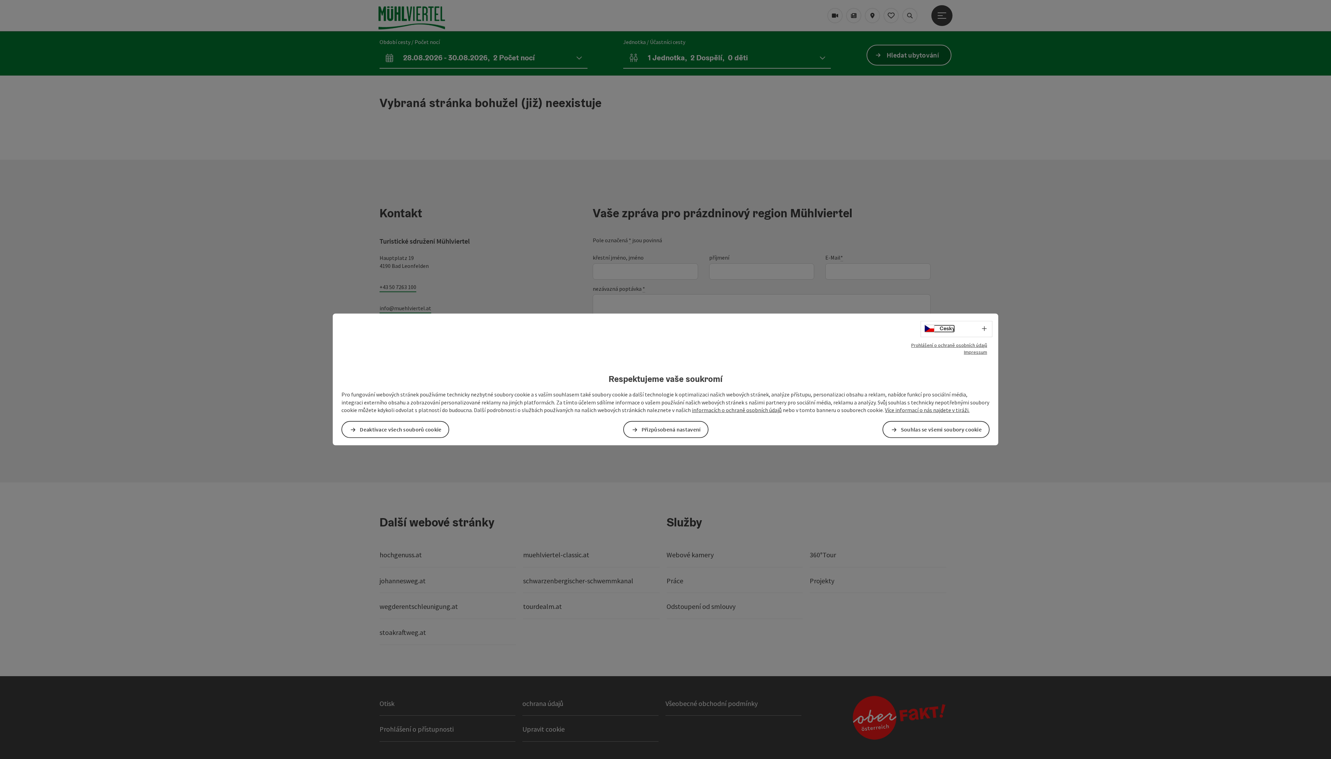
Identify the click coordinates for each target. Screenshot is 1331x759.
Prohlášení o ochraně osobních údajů (949, 345)
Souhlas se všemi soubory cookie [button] (941, 429)
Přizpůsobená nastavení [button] (671, 429)
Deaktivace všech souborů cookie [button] (400, 429)
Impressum (975, 352)
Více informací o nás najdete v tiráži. (927, 410)
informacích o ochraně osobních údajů (737, 410)
